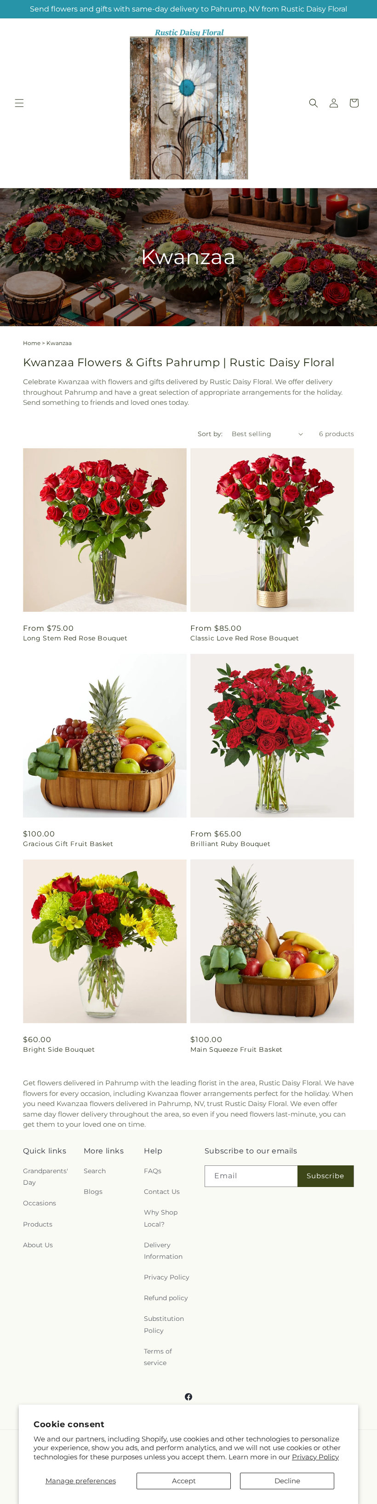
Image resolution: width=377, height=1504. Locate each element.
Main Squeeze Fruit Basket (236, 1049)
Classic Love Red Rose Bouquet (244, 638)
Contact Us (162, 1191)
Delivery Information (163, 1251)
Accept (184, 1480)
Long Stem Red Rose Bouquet (75, 638)
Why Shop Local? (160, 1218)
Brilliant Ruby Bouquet (230, 844)
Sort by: (210, 434)
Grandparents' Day (45, 1177)
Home (31, 343)
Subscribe (325, 1175)
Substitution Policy (164, 1324)
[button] (19, 103)
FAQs (152, 1171)
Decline (287, 1480)
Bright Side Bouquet (59, 1049)
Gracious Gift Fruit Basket (68, 844)
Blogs (93, 1191)
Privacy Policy (315, 1456)
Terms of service (158, 1357)
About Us (38, 1245)
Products (37, 1224)
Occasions (39, 1203)
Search (95, 1171)
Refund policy (166, 1298)
